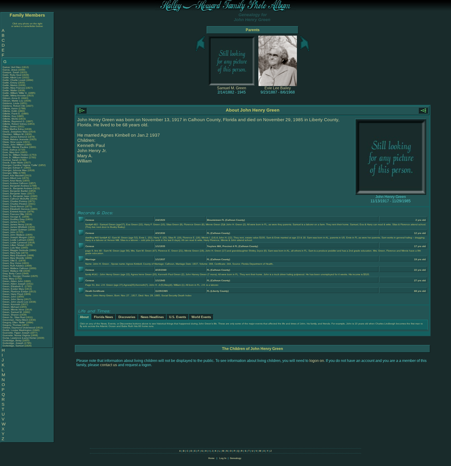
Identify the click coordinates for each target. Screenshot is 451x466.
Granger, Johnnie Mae (15, 170)
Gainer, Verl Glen (12, 67)
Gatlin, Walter (10, 90)
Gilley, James (10, 126)
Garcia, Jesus (10, 69)
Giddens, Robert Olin (14, 106)
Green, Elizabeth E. (13, 286)
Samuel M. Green (231, 88)
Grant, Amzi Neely (12, 180)
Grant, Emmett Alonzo (14, 211)
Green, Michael (11, 307)
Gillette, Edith (10, 111)
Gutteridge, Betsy (12, 340)
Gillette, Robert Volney (15, 124)
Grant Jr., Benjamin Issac (16, 196)
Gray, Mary (9, 278)
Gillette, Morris (11, 118)
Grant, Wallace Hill (12, 271)
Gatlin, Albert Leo (12, 77)
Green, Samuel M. (12, 312)
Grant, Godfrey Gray (14, 219)
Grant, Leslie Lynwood (15, 242)
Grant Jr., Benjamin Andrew (17, 188)
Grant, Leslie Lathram (14, 240)
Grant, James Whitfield (15, 227)
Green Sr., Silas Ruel (14, 317)
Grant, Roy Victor (12, 263)
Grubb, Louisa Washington (17, 330)
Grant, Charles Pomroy (15, 201)
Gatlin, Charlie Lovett (14, 80)
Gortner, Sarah (11, 160)
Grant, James (10, 222)
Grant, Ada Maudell (13, 175)
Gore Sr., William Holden (16, 155)
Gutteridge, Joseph (13, 343)
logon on (316, 361)
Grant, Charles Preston (15, 204)
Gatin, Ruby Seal (12, 75)
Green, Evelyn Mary (13, 289)
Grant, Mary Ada (11, 253)
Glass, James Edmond (15, 136)
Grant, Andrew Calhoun (15, 183)
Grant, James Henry (13, 224)
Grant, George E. (12, 216)
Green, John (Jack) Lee (15, 302)
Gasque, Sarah (11, 72)
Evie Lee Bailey (277, 88)
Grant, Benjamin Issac (15, 193)
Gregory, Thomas (12, 325)
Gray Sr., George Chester (16, 276)
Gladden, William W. (13, 134)
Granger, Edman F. (13, 167)
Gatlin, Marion (10, 85)
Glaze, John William (13, 144)
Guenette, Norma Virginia (16, 335)
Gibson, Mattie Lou (13, 100)
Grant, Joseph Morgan (15, 237)
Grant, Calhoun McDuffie (16, 198)
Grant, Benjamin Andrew (16, 185)
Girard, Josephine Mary (15, 131)
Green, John (10, 296)
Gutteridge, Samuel (13, 345)
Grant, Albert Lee (12, 178)
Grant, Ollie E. (10, 260)
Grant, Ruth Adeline (13, 265)
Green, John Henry (13, 299)
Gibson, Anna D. (11, 98)
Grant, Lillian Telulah (14, 245)
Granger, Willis (11, 173)
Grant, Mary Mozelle (13, 258)
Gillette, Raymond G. (14, 121)
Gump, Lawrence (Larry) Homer (19, 338)
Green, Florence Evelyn (15, 291)
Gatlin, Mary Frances (14, 87)
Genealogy (235, 458)
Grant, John (9, 232)
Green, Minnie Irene (13, 309)
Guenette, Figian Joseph (16, 332)
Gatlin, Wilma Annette (14, 95)
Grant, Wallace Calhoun (15, 268)
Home (211, 458)
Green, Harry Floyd (13, 294)
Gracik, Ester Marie (13, 162)
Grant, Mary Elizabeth (14, 255)
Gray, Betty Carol (12, 273)
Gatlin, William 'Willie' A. (15, 93)
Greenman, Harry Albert (15, 320)
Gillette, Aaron (11, 108)
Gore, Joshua (10, 149)
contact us (108, 365)
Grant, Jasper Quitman (15, 229)
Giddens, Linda (11, 103)
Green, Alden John (13, 281)
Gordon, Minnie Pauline (15, 147)
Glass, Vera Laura (12, 142)
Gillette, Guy (10, 116)
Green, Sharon (11, 314)
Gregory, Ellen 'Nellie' (14, 322)
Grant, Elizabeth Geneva (16, 209)
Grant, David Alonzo (13, 206)
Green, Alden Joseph (14, 283)
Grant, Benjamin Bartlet (15, 191)
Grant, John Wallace (14, 234)
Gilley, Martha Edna (13, 129)
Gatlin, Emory (10, 82)
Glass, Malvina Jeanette (16, 139)
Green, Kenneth (12, 304)
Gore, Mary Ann (11, 152)
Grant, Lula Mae (11, 247)
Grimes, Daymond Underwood (19, 327)
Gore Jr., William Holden (15, 157)
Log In (222, 458)
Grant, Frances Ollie (13, 214)
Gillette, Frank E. (12, 113)
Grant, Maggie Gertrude (15, 250)
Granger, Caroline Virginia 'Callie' (20, 165)
